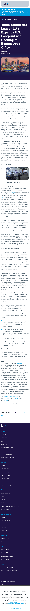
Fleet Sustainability (6, 485)
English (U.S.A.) (5, 549)
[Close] (28, 587)
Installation (4, 530)
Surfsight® (4, 441)
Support (3, 517)
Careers (3, 465)
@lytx (17, 396)
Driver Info (15, 584)
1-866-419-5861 (5, 538)
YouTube (5, 400)
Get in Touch (4, 541)
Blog (2, 496)
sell (24, 603)
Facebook (15, 398)
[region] (15, 598)
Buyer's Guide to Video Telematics (10, 506)
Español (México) (5, 559)
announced (11, 108)
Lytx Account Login (6, 520)
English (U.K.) (4, 552)
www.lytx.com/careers (7, 358)
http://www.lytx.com (9, 396)
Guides (3, 503)
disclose (17, 603)
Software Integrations (7, 447)
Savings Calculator (6, 509)
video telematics (15, 94)
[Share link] (2, 415)
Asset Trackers (5, 444)
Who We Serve (5, 478)
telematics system (6, 394)
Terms (6, 584)
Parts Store (4, 527)
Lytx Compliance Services (8, 524)
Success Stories (5, 493)
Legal (2, 584)
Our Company (5, 468)
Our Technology (5, 472)
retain (21, 603)
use (13, 603)
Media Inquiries (19, 412)
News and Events (5, 475)
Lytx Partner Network (7, 567)
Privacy (9, 584)
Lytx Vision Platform (6, 454)
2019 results (11, 192)
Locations (3, 482)
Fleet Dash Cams (5, 451)
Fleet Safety (4, 437)
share (3, 605)
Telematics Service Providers (9, 570)
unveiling (3, 197)
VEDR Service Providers (7, 457)
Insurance (4, 574)
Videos (3, 499)
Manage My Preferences (15, 608)
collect (10, 603)
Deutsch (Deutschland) (7, 556)
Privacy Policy (13, 602)
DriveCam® (4, 434)
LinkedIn (8, 398)
